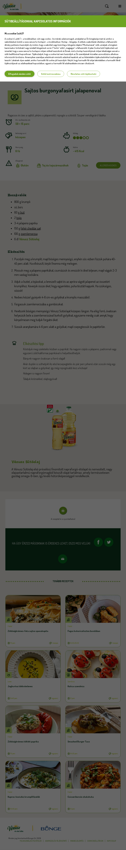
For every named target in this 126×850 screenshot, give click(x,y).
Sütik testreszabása (50, 74)
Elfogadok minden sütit (19, 74)
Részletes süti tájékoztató (83, 74)
